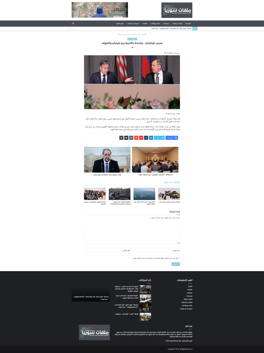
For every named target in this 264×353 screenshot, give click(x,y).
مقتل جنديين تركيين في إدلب (169, 202)
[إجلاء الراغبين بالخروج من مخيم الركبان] (95, 194)
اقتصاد (145, 23)
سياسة (166, 23)
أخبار (139, 34)
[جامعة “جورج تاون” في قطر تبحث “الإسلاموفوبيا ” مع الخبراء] (145, 307)
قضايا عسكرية (177, 23)
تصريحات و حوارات (133, 23)
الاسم (178, 243)
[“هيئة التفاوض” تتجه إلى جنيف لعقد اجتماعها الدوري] (145, 298)
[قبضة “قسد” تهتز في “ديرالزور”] (145, 317)
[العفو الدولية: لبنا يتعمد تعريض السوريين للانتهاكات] (119, 194)
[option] (91, 290)
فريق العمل (120, 23)
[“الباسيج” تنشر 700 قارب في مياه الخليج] (144, 194)
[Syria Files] (176, 10)
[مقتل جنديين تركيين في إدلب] (169, 194)
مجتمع (189, 292)
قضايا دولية (130, 39)
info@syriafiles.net (173, 341)
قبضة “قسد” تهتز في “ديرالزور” (181, 28)
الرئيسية (188, 23)
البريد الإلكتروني (176, 250)
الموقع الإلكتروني (126, 250)
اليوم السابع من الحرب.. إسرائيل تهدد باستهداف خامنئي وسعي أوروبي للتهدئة (126, 289)
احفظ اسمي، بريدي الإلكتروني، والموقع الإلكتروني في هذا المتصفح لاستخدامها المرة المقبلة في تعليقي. (155, 258)
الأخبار (190, 286)
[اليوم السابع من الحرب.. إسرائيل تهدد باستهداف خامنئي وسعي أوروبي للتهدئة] (145, 289)
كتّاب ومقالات (155, 23)
